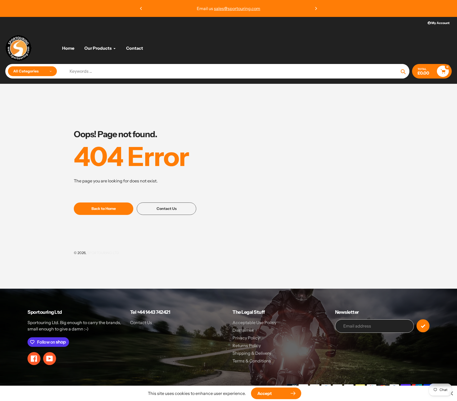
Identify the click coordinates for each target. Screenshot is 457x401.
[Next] (315, 8)
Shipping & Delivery (251, 353)
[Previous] (141, 8)
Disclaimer (243, 330)
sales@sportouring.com (237, 8)
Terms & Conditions (251, 360)
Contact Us (141, 322)
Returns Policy (246, 345)
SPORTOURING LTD (103, 253)
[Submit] (423, 325)
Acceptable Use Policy (254, 322)
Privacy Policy (246, 337)
